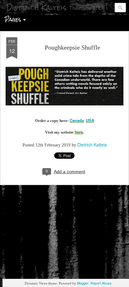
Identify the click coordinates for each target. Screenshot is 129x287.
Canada (77, 120)
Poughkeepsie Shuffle (72, 47)
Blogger (83, 282)
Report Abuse (100, 282)
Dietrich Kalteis (92, 144)
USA (90, 120)
